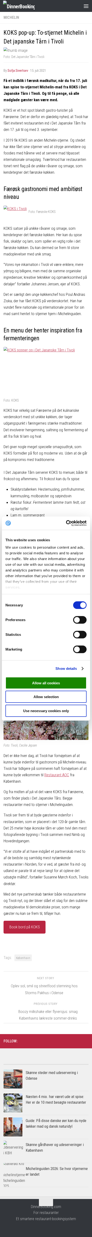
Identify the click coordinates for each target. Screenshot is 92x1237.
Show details (66, 668)
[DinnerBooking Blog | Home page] (24, 6)
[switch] (80, 619)
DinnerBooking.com (46, 1206)
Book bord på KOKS (24, 927)
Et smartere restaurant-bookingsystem (46, 1218)
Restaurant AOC (56, 774)
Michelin (11, 17)
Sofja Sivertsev (18, 70)
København (23, 958)
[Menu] (86, 6)
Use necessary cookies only (46, 711)
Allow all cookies (46, 683)
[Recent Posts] (67, 1062)
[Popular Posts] (25, 1062)
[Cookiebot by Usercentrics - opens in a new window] (66, 523)
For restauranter (46, 1212)
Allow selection (46, 697)
